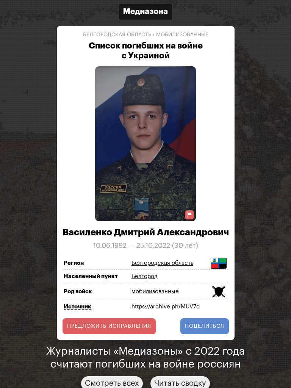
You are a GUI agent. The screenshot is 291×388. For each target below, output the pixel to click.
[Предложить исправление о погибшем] (189, 215)
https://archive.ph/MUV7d (165, 307)
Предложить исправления (109, 326)
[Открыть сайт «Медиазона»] (145, 13)
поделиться (204, 326)
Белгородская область (117, 35)
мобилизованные (182, 35)
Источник (77, 307)
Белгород (144, 276)
